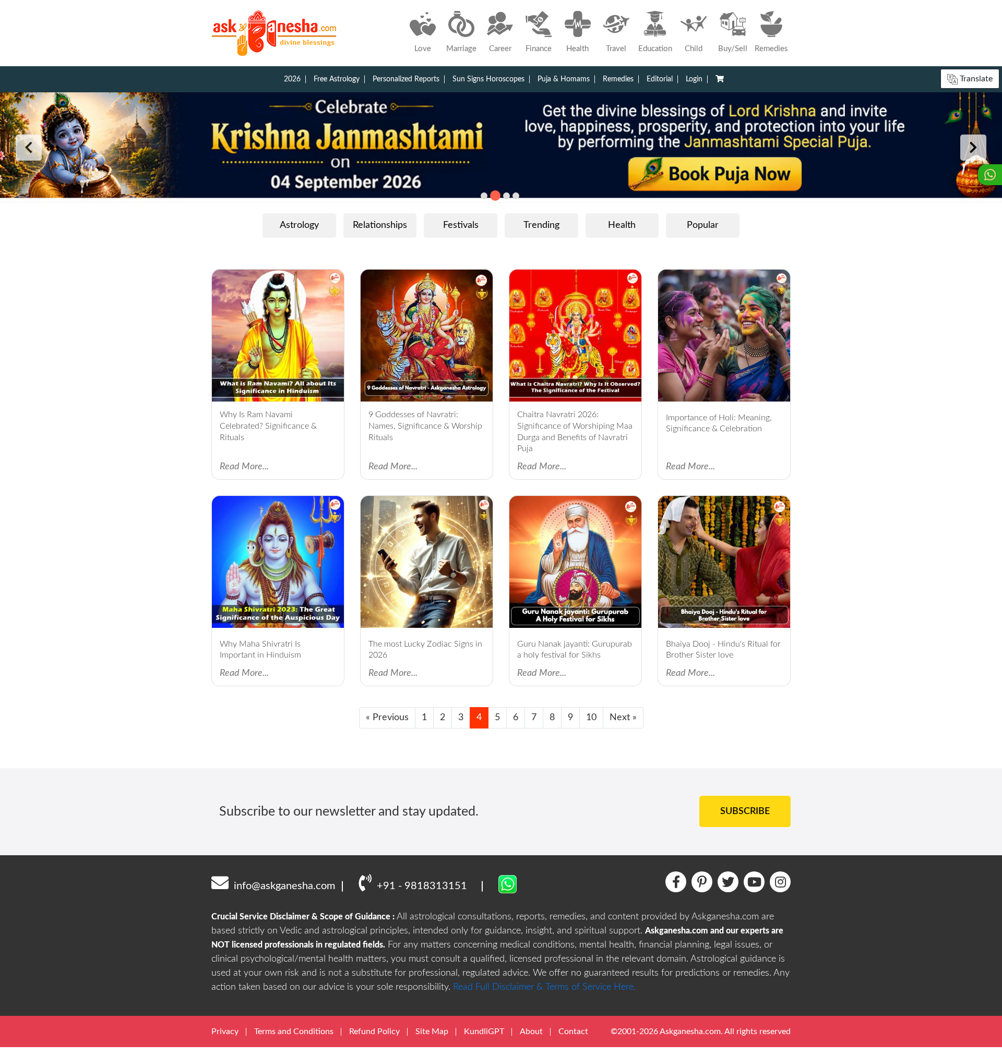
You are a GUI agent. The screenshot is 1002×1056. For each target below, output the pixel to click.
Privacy (224, 1031)
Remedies (618, 79)
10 (591, 717)
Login (694, 79)
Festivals (461, 225)
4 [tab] (515, 195)
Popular (703, 225)
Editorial (660, 79)
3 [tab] (506, 195)
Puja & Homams (564, 79)
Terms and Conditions (293, 1031)
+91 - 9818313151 (422, 886)
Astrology (299, 225)
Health (622, 225)
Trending (541, 225)
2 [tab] (495, 195)
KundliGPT (484, 1031)
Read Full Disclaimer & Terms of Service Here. (544, 987)
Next (973, 148)
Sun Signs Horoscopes (488, 79)
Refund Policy (374, 1031)
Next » (623, 717)
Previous (29, 148)
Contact (573, 1031)
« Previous (387, 717)
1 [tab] (484, 195)
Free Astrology (337, 79)
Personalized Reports (406, 79)
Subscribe (745, 811)
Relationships (380, 225)
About (531, 1031)
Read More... (244, 466)
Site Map (431, 1031)
